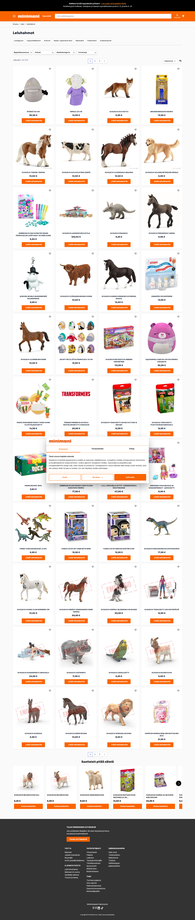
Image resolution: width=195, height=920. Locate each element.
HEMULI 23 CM (76, 112)
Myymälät (69, 858)
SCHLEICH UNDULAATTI (119, 673)
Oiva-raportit (92, 883)
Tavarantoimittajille (94, 860)
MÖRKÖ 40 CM (33, 112)
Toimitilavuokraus (93, 863)
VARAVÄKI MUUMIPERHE (161, 296)
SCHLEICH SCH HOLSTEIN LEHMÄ (76, 172)
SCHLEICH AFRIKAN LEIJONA (118, 733)
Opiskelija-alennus (72, 875)
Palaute (90, 855)
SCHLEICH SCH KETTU (119, 112)
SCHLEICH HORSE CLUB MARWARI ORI (33, 610)
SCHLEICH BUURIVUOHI (162, 673)
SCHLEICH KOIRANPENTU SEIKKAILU (33, 673)
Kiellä (64, 477)
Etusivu (15, 24)
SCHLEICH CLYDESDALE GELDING (119, 172)
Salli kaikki (130, 477)
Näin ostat (112, 852)
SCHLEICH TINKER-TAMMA (33, 172)
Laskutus (90, 858)
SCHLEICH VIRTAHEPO (76, 673)
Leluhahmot (31, 24)
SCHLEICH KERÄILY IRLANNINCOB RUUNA (119, 610)
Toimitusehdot (114, 855)
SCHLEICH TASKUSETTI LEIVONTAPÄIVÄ (161, 610)
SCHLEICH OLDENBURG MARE (33, 359)
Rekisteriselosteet (94, 886)
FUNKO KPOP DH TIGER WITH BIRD (76, 549)
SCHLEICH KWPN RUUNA (76, 733)
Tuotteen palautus (94, 880)
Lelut (22, 24)
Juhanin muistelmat (72, 855)
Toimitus (111, 860)
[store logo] (28, 16)
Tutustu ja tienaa (71, 878)
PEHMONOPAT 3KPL (33, 486)
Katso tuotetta (28, 806)
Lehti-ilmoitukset (71, 869)
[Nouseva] (180, 61)
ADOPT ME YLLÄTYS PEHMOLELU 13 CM (76, 359)
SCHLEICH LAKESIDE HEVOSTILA (76, 233)
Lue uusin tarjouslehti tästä (113, 4)
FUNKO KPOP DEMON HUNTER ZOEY (118, 549)
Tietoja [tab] (131, 449)
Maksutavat (113, 858)
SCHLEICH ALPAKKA (33, 733)
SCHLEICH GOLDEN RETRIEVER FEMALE (161, 172)
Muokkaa (96, 477)
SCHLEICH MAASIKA (119, 233)
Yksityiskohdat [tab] (97, 449)
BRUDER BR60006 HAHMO (161, 112)
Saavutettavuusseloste (96, 888)
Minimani (68, 852)
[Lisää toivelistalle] (50, 69)
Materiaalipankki (93, 891)
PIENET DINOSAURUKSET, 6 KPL (33, 549)
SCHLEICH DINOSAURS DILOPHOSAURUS (161, 549)
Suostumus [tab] (63, 449)
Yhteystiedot (92, 852)
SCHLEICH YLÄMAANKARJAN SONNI (76, 296)
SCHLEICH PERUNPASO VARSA (162, 233)
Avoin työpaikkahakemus (74, 860)
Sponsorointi (92, 866)
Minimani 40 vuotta (72, 872)
